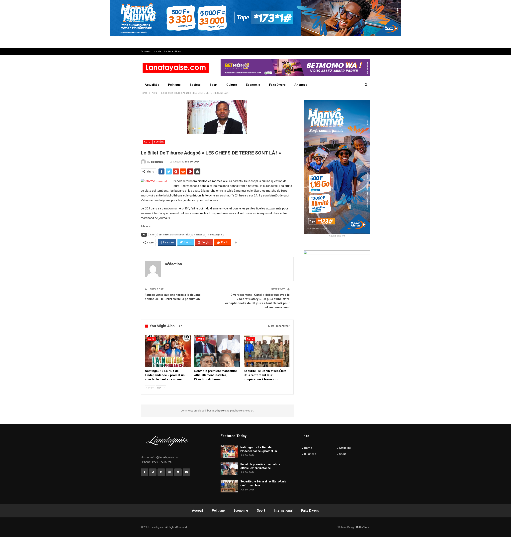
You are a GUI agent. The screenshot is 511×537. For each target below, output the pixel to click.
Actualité (345, 447)
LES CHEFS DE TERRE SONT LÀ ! (174, 235)
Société (195, 85)
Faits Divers (277, 85)
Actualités (152, 85)
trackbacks (218, 410)
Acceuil (197, 510)
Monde (157, 51)
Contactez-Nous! (172, 51)
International (283, 510)
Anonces (300, 85)
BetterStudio (363, 527)
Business (146, 51)
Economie (253, 85)
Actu (147, 141)
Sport (213, 85)
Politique (174, 85)
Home (308, 447)
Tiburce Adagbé (214, 235)
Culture (231, 85)
